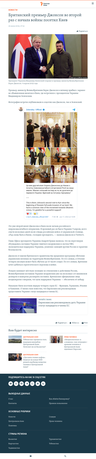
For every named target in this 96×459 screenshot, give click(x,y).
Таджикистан (14, 448)
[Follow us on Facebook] (21, 383)
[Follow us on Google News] (37, 383)
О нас (10, 399)
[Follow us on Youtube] (10, 383)
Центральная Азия (30, 337)
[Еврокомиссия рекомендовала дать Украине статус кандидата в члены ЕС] (23, 305)
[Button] (82, 31)
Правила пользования (58, 403)
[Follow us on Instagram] (16, 383)
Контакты (12, 403)
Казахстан (12, 439)
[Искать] (65, 456)
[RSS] (43, 383)
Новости (12, 10)
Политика (12, 426)
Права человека (70, 337)
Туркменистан (55, 439)
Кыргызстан (13, 444)
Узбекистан (54, 444)
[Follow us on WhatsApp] (32, 383)
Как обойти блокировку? (59, 399)
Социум (52, 417)
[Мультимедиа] (30, 456)
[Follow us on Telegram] (27, 383)
